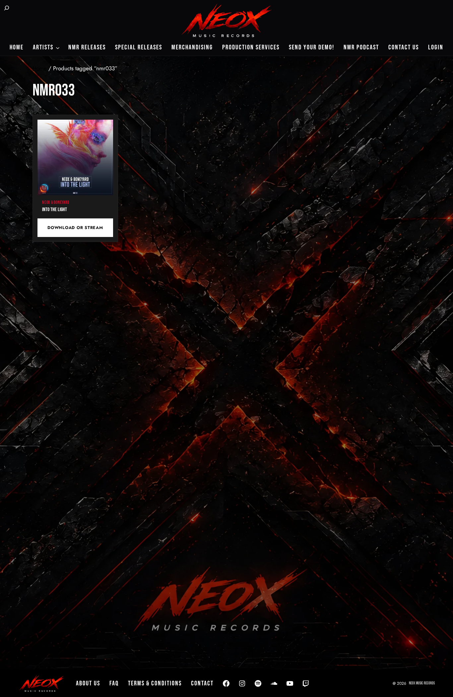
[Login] (24, 8)
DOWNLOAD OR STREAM (75, 228)
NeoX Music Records (422, 683)
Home (39, 68)
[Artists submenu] (58, 47)
